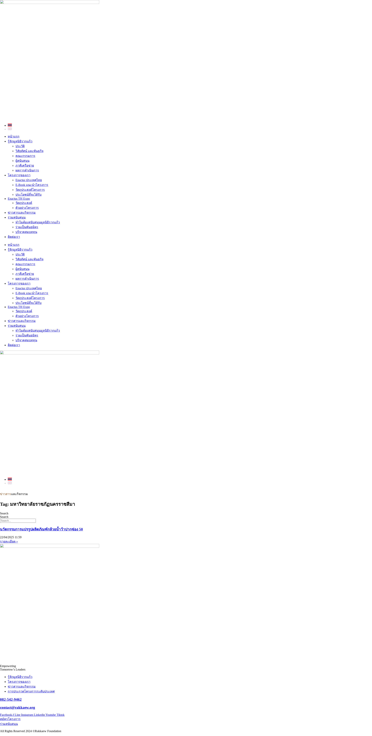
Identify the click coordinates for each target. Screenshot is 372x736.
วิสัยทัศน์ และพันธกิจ (29, 151)
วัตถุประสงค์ (24, 203)
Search (4, 513)
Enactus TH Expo (19, 198)
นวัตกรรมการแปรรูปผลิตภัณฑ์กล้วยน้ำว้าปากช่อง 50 (41, 529)
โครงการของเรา (19, 175)
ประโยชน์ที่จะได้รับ (28, 194)
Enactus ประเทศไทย (29, 180)
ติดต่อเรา (14, 236)
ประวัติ (20, 146)
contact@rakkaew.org (17, 707)
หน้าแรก (13, 136)
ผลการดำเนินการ (27, 170)
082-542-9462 (11, 699)
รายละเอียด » (9, 541)
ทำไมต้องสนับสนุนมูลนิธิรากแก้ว (38, 222)
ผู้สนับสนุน (22, 160)
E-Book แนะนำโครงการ (32, 185)
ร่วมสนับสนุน (17, 217)
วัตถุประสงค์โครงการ (30, 189)
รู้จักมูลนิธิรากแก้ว (20, 141)
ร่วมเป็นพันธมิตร (27, 227)
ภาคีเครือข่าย (25, 165)
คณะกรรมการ (25, 155)
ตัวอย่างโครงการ (27, 207)
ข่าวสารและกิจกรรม (22, 212)
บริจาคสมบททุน (26, 232)
